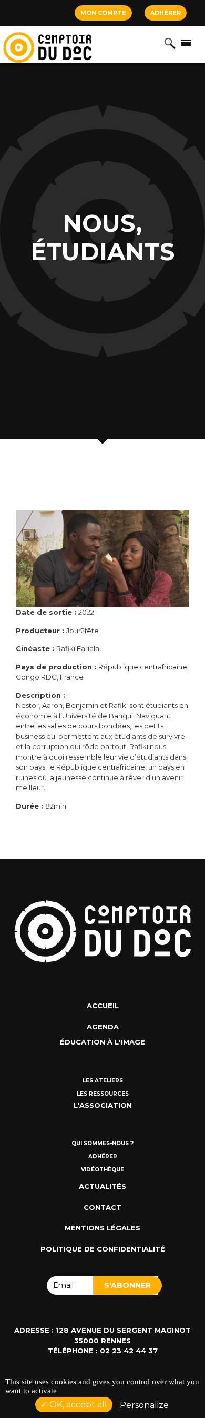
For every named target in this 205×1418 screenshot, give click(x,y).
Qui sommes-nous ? (102, 1143)
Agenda (103, 1026)
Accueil (103, 1005)
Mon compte (103, 12)
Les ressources (103, 1093)
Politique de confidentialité (102, 1249)
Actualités (102, 1186)
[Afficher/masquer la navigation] (186, 42)
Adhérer (165, 12)
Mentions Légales (102, 1228)
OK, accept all (77, 1405)
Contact (102, 1207)
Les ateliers (103, 1080)
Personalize (144, 1405)
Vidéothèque (102, 1169)
